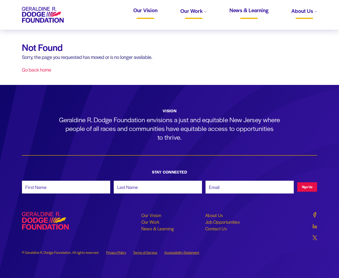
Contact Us (216, 228)
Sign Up (307, 187)
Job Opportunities (222, 222)
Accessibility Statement (181, 252)
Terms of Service (145, 252)
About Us (302, 11)
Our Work (192, 11)
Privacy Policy (116, 252)
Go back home (36, 69)
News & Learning (248, 10)
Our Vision (145, 10)
